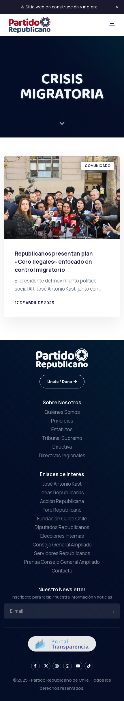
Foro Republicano (62, 510)
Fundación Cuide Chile (62, 518)
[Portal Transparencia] (62, 643)
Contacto (62, 570)
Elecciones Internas (62, 536)
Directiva (62, 446)
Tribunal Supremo (62, 438)
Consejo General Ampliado (62, 544)
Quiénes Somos (62, 412)
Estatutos (62, 429)
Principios (62, 420)
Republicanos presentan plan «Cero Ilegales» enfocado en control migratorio (54, 262)
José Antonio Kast (62, 483)
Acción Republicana (62, 501)
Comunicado (97, 165)
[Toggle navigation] (112, 25)
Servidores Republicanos (62, 553)
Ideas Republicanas (62, 492)
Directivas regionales (62, 455)
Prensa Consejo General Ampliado (62, 562)
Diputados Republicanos (62, 527)
